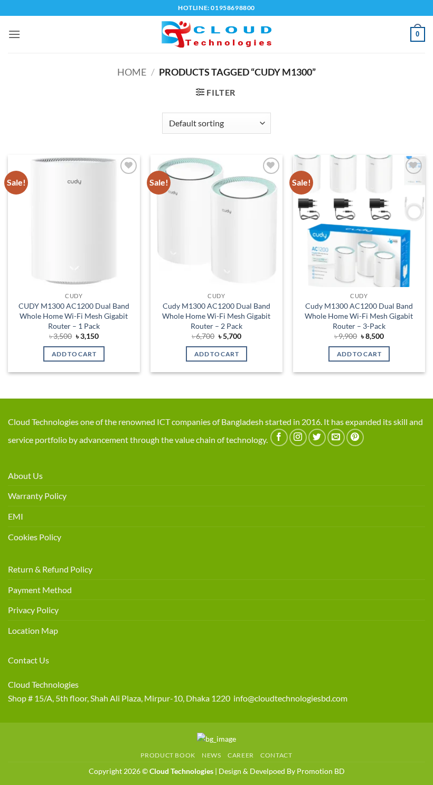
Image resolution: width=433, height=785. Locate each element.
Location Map (33, 630)
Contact (276, 755)
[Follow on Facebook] (279, 437)
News (211, 755)
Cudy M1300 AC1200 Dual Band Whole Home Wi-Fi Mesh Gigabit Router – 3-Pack (359, 315)
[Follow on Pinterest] (355, 437)
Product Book (167, 755)
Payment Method (40, 590)
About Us (25, 475)
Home (131, 72)
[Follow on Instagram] (298, 437)
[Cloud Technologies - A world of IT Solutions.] (216, 34)
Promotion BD (321, 770)
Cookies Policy (34, 537)
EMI (15, 516)
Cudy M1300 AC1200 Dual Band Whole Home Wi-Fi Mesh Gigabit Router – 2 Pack (216, 315)
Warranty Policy (37, 496)
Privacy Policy (33, 610)
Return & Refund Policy (50, 569)
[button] (14, 34)
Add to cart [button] (74, 353)
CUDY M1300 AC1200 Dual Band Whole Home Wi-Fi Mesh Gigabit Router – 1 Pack (73, 315)
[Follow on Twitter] (317, 437)
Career (241, 755)
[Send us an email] (336, 437)
